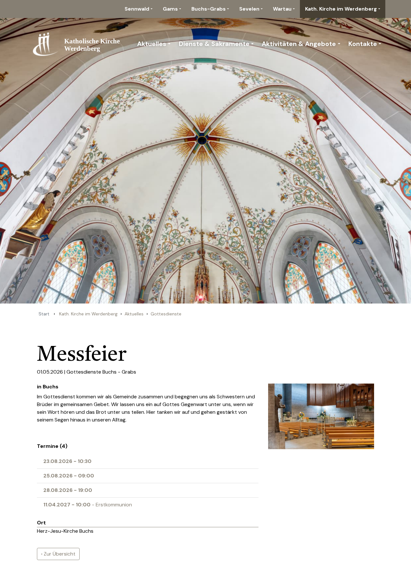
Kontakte (362, 44)
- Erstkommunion (87, 504)
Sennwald (137, 8)
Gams (170, 8)
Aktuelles (151, 44)
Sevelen (249, 8)
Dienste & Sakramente (214, 44)
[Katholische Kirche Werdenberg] (79, 43)
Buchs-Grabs (208, 8)
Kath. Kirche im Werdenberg (341, 8)
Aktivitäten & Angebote (299, 44)
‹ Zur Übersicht (58, 553)
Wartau (282, 8)
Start (44, 314)
